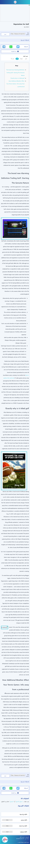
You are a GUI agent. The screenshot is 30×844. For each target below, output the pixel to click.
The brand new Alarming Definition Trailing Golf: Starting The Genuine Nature (15, 72)
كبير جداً (12, 58)
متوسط (21, 58)
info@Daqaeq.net (20, 838)
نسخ (5, 34)
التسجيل (12, 801)
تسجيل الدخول (19, 801)
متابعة (7, 820)
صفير (26, 58)
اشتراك (7, 831)
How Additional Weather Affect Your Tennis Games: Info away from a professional (15, 83)
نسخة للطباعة (14, 51)
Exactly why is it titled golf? (17, 78)
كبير (17, 58)
